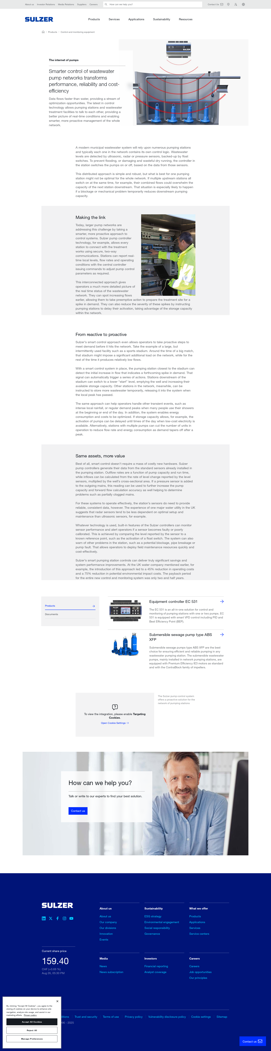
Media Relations (66, 4)
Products (94, 19)
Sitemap (222, 1016)
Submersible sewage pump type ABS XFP (180, 637)
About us (29, 4)
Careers (94, 4)
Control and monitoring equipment (78, 32)
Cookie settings (201, 1016)
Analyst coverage (155, 972)
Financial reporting (156, 966)
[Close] (57, 1001)
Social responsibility (157, 928)
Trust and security (86, 1016)
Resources (185, 19)
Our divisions (108, 928)
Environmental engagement (161, 922)
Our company (108, 922)
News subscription (111, 972)
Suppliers (81, 4)
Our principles (198, 977)
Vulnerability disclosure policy (167, 1016)
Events (104, 939)
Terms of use (111, 1016)
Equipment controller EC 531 (173, 601)
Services (114, 19)
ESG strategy (152, 916)
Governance (152, 933)
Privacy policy (134, 1016)
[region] (32, 1022)
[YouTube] (71, 919)
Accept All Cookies (32, 1022)
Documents (51, 614)
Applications (136, 19)
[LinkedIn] (44, 919)
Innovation (106, 933)
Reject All (32, 1030)
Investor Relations (46, 4)
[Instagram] (64, 919)
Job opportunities (200, 972)
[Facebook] (57, 919)
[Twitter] (51, 919)
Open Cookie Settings (113, 722)
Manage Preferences (32, 1039)
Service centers (199, 933)
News (103, 966)
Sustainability (161, 19)
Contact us (78, 810)
